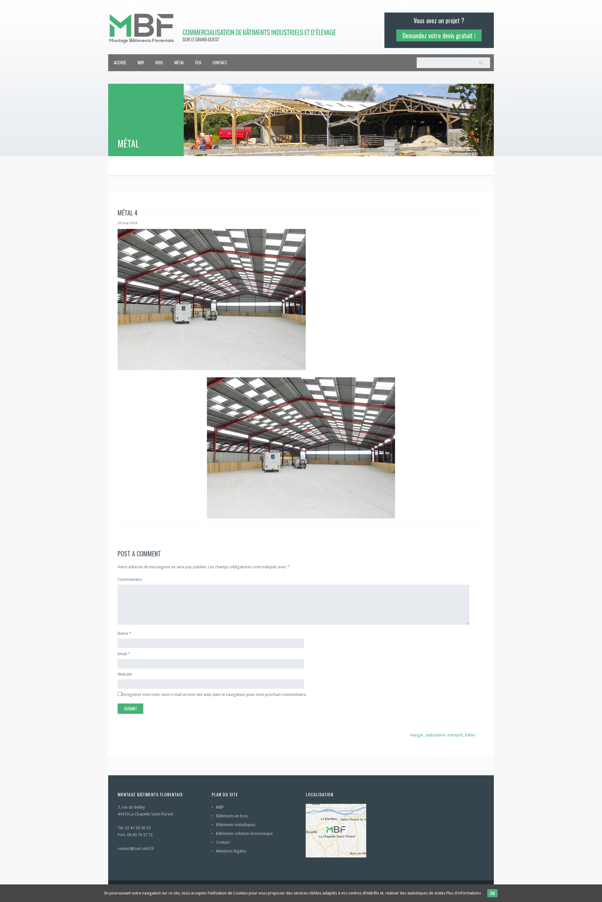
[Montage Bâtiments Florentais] (227, 28)
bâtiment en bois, (473, 735)
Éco (198, 62)
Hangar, (409, 735)
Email (122, 653)
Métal (179, 62)
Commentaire (130, 579)
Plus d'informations (463, 893)
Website (125, 674)
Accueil (120, 62)
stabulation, (428, 735)
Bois (159, 62)
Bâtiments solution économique (244, 833)
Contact (220, 62)
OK (492, 893)
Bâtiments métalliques (236, 824)
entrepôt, (448, 735)
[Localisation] (348, 830)
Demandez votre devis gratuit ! (439, 35)
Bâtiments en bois (232, 816)
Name (123, 633)
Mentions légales (231, 851)
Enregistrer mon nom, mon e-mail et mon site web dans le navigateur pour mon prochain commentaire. (214, 694)
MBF (141, 62)
